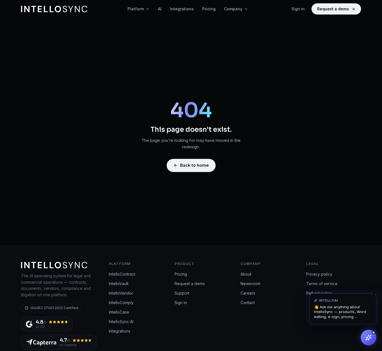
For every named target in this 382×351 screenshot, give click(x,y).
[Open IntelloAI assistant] (368, 337)
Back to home (194, 165)
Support (182, 293)
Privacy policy (319, 274)
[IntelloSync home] (54, 9)
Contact (247, 302)
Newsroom (250, 283)
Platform (136, 8)
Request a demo (333, 8)
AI (160, 8)
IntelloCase (119, 312)
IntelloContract (122, 274)
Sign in (298, 8)
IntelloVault (118, 283)
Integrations (182, 8)
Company (233, 8)
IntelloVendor (121, 293)
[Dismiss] (375, 294)
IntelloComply (121, 302)
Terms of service (322, 283)
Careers (247, 293)
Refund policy (319, 293)
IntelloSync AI (121, 321)
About (245, 274)
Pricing (209, 8)
